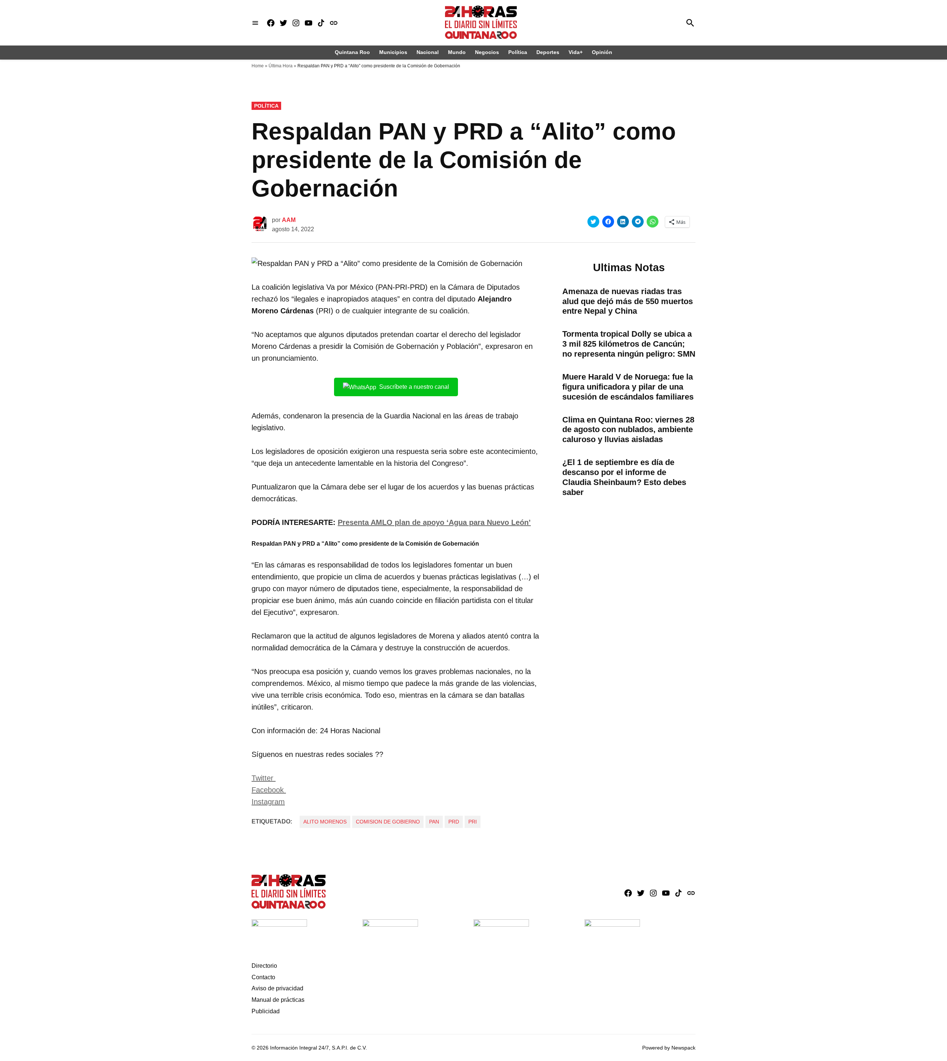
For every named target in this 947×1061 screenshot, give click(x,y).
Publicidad (266, 1011)
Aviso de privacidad (277, 988)
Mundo (457, 52)
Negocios (487, 52)
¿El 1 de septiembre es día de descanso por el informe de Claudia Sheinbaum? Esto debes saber (624, 477)
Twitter (264, 778)
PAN (434, 822)
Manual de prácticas (278, 1000)
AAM (289, 220)
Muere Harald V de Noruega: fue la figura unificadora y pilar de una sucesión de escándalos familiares (628, 386)
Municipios (393, 52)
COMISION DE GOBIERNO (388, 822)
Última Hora (281, 65)
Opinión (602, 52)
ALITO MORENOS (325, 822)
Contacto (263, 977)
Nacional (428, 52)
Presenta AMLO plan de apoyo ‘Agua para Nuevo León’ (434, 522)
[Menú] (255, 22)
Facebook (269, 790)
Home (258, 65)
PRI (472, 822)
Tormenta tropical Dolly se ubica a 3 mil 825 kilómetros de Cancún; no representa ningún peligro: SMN (628, 343)
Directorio (264, 966)
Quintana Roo (352, 52)
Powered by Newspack (668, 1048)
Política (517, 52)
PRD (453, 822)
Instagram (268, 802)
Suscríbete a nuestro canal (414, 387)
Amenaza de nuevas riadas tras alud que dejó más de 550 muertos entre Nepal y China (627, 301)
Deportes (547, 52)
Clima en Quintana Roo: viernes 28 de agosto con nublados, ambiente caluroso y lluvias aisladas (628, 429)
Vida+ (576, 52)
